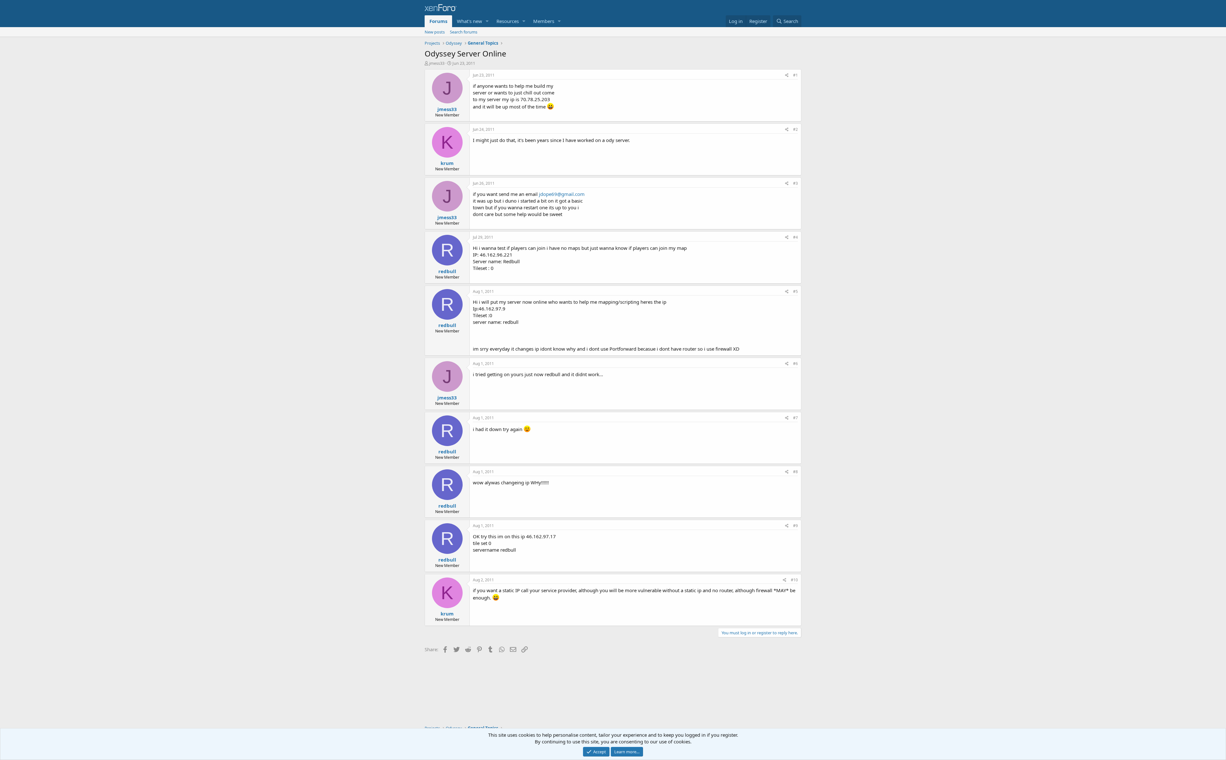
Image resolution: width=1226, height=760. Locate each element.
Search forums (463, 32)
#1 (795, 75)
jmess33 (436, 63)
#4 (795, 237)
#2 (795, 129)
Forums (438, 21)
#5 (795, 291)
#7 (795, 418)
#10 (794, 580)
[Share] (787, 75)
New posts (435, 32)
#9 (795, 525)
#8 (795, 471)
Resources (507, 21)
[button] (487, 21)
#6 (795, 363)
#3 (795, 183)
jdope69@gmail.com (562, 194)
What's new (469, 21)
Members (543, 21)
